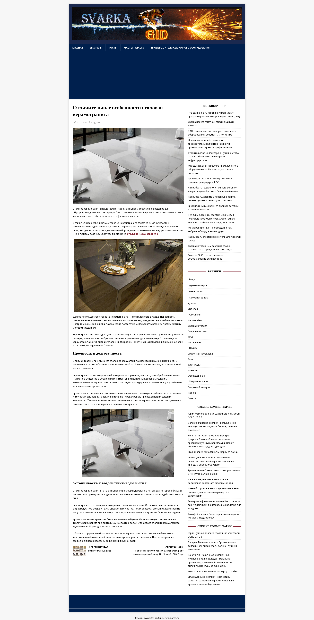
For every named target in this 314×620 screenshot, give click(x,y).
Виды (192, 279)
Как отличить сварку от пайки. (221, 451)
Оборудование (196, 375)
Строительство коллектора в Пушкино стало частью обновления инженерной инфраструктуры (213, 156)
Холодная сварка (199, 297)
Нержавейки (195, 320)
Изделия (193, 308)
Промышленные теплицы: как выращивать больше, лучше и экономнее (212, 426)
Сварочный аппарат (199, 387)
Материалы (194, 342)
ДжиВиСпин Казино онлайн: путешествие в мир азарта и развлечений (214, 492)
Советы (192, 398)
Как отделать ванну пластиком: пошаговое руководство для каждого (214, 505)
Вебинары (96, 47)
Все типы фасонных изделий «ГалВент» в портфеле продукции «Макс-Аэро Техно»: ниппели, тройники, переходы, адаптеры (211, 218)
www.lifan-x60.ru (153, 618)
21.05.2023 (82, 122)
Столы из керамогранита (142, 233)
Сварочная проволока (200, 353)
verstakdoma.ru (170, 618)
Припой (193, 347)
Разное (192, 392)
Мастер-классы (134, 47)
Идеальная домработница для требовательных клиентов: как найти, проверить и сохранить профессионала (210, 144)
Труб (190, 336)
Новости (193, 370)
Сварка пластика (197, 331)
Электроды (194, 364)
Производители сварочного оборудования (180, 47)
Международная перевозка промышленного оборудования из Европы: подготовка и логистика (213, 169)
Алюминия (195, 314)
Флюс (191, 359)
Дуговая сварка (198, 285)
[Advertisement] (157, 76)
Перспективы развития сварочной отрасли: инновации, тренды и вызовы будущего (211, 461)
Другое (96, 122)
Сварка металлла (197, 325)
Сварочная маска (198, 381)
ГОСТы (113, 47)
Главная (77, 47)
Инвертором (196, 291)
